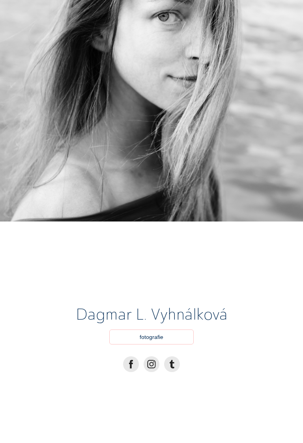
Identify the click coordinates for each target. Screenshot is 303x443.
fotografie (151, 337)
